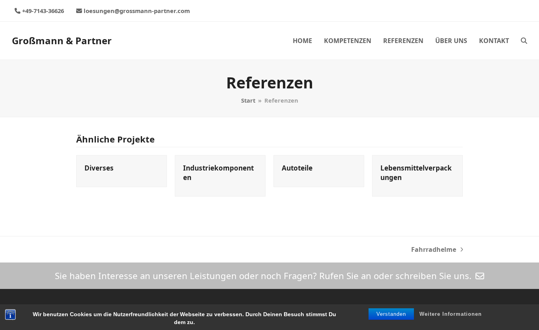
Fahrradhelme (433, 250)
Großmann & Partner (62, 40)
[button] (524, 41)
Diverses (99, 167)
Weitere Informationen (450, 314)
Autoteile (297, 167)
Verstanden (391, 314)
